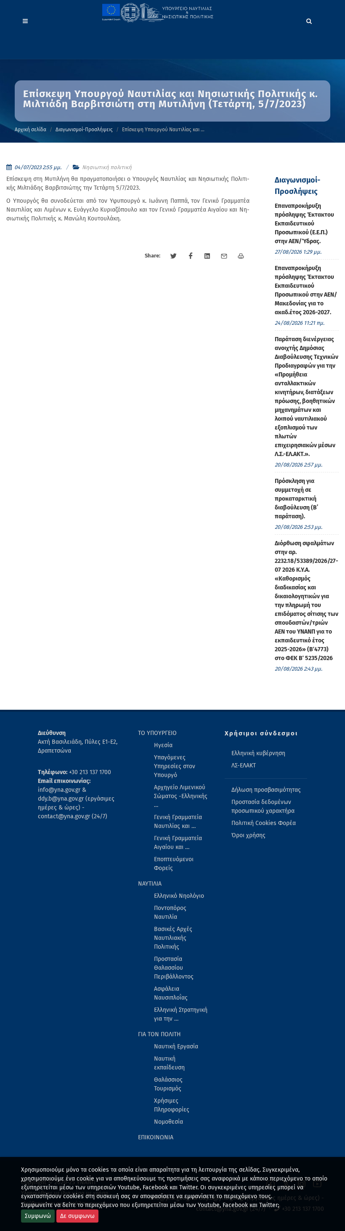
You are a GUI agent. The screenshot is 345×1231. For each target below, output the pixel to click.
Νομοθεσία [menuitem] (168, 1121)
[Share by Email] (224, 256)
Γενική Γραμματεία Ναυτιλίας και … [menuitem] (178, 822)
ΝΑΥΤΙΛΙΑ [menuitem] (150, 883)
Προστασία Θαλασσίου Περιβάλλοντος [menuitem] (174, 967)
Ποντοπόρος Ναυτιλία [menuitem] (170, 913)
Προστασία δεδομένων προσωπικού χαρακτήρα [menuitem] (263, 806)
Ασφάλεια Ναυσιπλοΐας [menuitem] (171, 993)
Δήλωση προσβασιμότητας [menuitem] (266, 789)
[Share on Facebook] (190, 256)
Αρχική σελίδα (30, 130)
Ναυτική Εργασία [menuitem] (176, 1046)
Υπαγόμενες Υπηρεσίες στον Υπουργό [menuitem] (174, 766)
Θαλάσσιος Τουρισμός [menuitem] (168, 1084)
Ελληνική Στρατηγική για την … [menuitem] (180, 1014)
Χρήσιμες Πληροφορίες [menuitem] (171, 1105)
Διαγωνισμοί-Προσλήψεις (84, 130)
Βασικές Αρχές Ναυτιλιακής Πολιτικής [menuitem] (173, 938)
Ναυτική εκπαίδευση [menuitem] (169, 1063)
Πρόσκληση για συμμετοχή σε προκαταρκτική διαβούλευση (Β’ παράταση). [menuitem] (296, 499)
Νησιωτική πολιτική (107, 167)
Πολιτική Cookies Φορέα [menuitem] (263, 823)
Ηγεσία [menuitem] (163, 745)
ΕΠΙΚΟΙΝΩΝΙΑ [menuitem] (155, 1137)
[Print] (241, 256)
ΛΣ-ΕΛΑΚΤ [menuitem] (243, 765)
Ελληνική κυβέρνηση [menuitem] (258, 753)
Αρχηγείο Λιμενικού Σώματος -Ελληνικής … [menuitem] (180, 796)
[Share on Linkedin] (207, 256)
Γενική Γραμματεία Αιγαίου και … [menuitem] (178, 843)
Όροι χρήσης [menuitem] (248, 835)
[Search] (309, 20)
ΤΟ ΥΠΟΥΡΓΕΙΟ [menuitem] (157, 733)
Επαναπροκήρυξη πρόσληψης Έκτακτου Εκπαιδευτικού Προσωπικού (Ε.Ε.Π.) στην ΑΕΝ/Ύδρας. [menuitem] (304, 223)
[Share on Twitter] (173, 256)
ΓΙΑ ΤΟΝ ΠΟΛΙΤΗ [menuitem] (159, 1034)
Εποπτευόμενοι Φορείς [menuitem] (174, 864)
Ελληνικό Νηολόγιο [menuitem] (179, 895)
